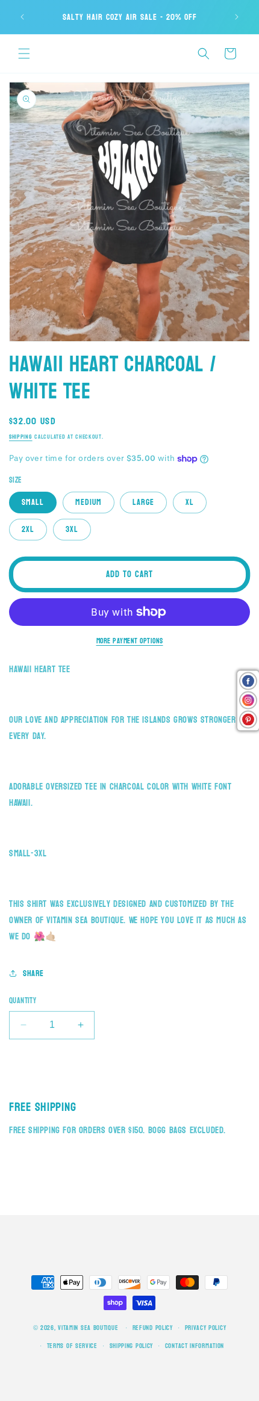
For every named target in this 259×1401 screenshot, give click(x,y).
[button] (24, 53)
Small (33, 502)
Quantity (22, 1001)
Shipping (21, 436)
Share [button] (33, 973)
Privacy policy (205, 1328)
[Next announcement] (236, 17)
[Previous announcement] (22, 17)
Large (143, 502)
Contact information (194, 1346)
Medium (88, 502)
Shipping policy (132, 1346)
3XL (72, 529)
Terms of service (72, 1346)
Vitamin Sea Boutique (88, 1328)
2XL (28, 529)
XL (190, 502)
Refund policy (153, 1328)
